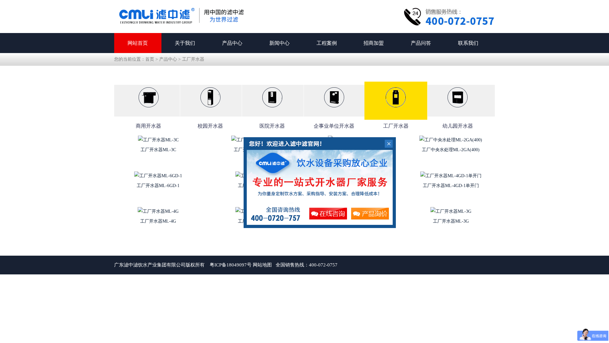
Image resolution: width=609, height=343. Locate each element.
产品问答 (421, 43)
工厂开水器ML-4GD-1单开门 (451, 185)
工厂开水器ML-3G (451, 221)
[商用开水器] (148, 104)
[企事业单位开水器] (334, 104)
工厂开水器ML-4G (158, 221)
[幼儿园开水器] (457, 104)
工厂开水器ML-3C (158, 149)
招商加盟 (373, 43)
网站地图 (262, 264)
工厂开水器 (193, 59)
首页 (149, 59)
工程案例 (327, 43)
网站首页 (138, 43)
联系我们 (468, 43)
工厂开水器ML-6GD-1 (158, 185)
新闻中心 (279, 43)
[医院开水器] (272, 104)
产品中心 (232, 43)
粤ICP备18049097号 (231, 264)
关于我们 (185, 43)
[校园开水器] (210, 104)
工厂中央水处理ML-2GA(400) (451, 149)
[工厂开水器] (395, 101)
